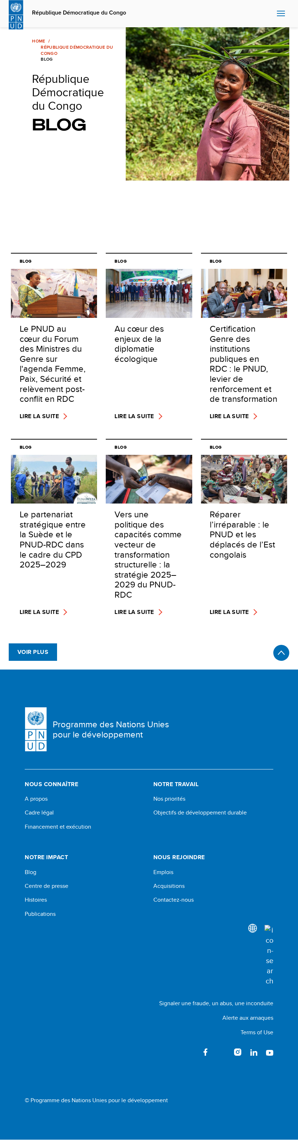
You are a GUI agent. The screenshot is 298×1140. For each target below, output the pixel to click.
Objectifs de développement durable (200, 813)
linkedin (253, 1052)
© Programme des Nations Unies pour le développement (96, 1100)
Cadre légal (39, 813)
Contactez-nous (173, 900)
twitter (221, 1052)
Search (269, 14)
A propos (36, 799)
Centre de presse (46, 886)
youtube (269, 1052)
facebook (205, 1052)
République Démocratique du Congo (79, 12)
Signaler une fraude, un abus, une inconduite (216, 1003)
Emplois (163, 872)
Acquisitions (169, 886)
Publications (40, 914)
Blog (30, 872)
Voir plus (32, 652)
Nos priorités (169, 799)
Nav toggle (281, 14)
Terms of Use (257, 1032)
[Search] (269, 955)
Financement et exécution (58, 827)
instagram (237, 1052)
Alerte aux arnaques (247, 1018)
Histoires (36, 900)
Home (38, 41)
